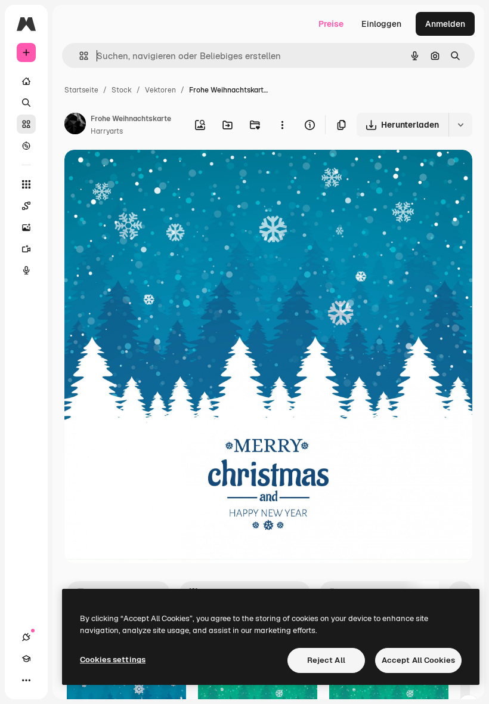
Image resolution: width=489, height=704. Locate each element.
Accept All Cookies (418, 660)
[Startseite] (26, 81)
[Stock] (26, 124)
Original (140, 172)
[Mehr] (26, 680)
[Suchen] (26, 102)
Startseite (81, 90)
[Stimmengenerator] (26, 270)
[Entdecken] (26, 145)
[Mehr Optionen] (282, 125)
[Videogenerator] (26, 248)
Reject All (326, 660)
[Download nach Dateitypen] (460, 125)
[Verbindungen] (26, 637)
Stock (122, 90)
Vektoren (160, 90)
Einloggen (381, 23)
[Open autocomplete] (79, 55)
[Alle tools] (26, 184)
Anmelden (445, 23)
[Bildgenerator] (26, 227)
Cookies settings (113, 659)
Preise (330, 23)
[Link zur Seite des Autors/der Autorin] (75, 125)
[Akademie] (26, 658)
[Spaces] (26, 205)
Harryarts (107, 131)
